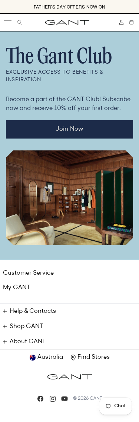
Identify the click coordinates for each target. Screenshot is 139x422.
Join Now (69, 129)
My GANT (16, 288)
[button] (131, 22)
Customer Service (28, 273)
